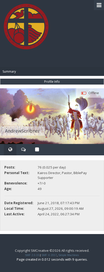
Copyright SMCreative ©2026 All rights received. (52, 250)
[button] (99, 5)
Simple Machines (68, 255)
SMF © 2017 (49, 255)
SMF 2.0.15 (32, 255)
